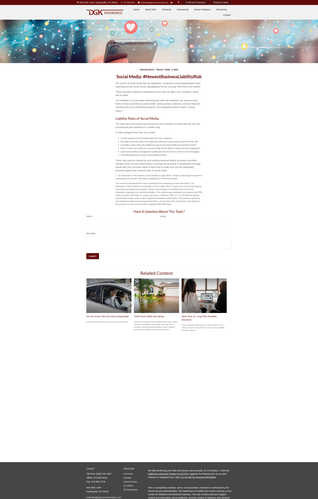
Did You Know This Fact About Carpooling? (107, 316)
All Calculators (130, 489)
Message (90, 233)
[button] (136, 9)
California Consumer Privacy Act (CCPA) (168, 474)
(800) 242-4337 (104, 474)
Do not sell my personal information (198, 477)
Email (163, 216)
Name (89, 216)
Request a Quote (221, 2)
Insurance (128, 474)
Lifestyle (127, 478)
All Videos (128, 485)
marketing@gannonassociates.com (153, 2)
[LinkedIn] (171, 2)
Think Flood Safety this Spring (149, 316)
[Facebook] (178, 2)
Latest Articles (130, 481)
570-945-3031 (129, 2)
